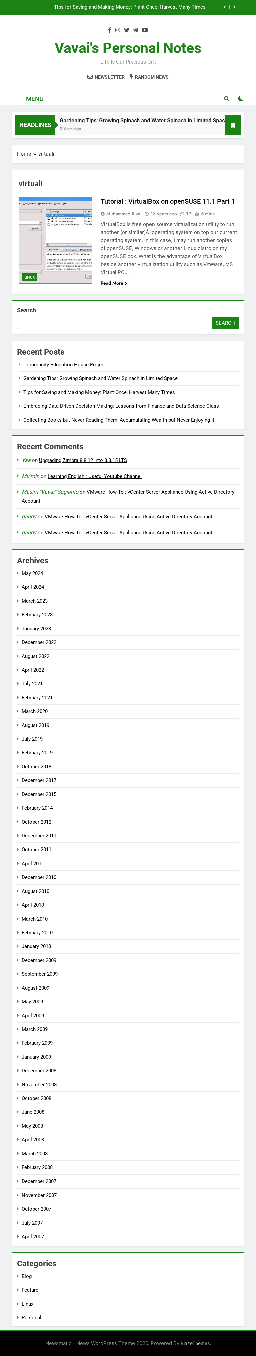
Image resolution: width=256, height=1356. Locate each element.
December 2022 (39, 642)
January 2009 (36, 1057)
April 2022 (33, 670)
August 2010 (35, 891)
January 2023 (36, 629)
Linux (29, 277)
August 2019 (35, 725)
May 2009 (32, 1002)
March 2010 (35, 919)
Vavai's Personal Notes (128, 48)
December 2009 (39, 960)
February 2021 (37, 698)
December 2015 (39, 794)
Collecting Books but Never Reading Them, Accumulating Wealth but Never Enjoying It (118, 420)
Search (26, 310)
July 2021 (32, 684)
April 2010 (33, 905)
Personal (31, 1318)
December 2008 (39, 1071)
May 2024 (32, 573)
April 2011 (33, 864)
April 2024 (33, 587)
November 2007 (39, 1195)
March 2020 (35, 711)
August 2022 (35, 656)
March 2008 (35, 1154)
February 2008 (37, 1167)
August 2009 (35, 988)
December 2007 (39, 1181)
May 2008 (32, 1126)
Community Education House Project (64, 365)
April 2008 (33, 1140)
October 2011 (36, 849)
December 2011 (39, 836)
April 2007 (33, 1237)
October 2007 (36, 1209)
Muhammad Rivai (124, 213)
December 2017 (39, 780)
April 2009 (33, 1016)
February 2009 (37, 1043)
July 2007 (32, 1223)
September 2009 (40, 974)
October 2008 (36, 1098)
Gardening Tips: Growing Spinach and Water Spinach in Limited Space (134, 120)
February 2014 (37, 808)
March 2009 (35, 1029)
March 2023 (35, 601)
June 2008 (33, 1112)
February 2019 (37, 753)
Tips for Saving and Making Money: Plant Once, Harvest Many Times (130, 7)
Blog (27, 1276)
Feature (30, 1290)
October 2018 (36, 767)
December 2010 (39, 877)
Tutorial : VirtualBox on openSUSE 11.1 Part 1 (168, 201)
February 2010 (37, 933)
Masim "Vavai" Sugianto (50, 492)
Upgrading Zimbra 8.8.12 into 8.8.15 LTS (83, 460)
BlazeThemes (195, 1343)
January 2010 (36, 946)
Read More (112, 283)
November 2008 (39, 1085)
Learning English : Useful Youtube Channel (95, 476)
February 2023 (37, 615)
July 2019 (32, 739)
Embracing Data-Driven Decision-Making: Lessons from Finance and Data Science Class (121, 406)
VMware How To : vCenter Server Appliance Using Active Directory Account (128, 517)
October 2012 (36, 822)
